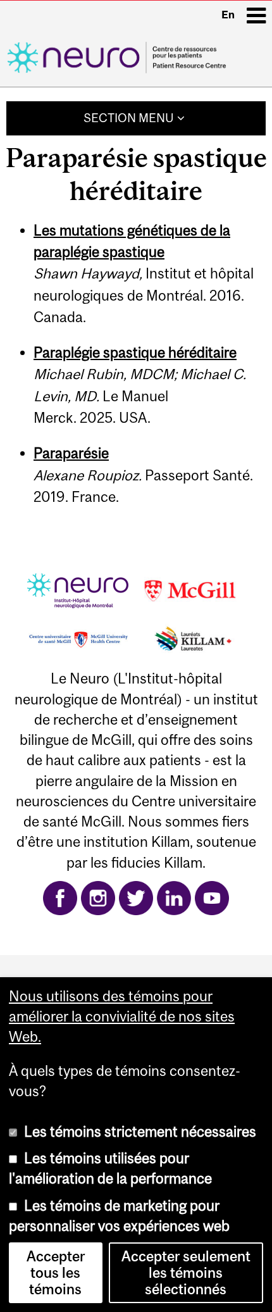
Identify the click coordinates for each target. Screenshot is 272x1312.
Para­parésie (71, 453)
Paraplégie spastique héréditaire (135, 352)
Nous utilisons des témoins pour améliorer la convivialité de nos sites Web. (122, 1017)
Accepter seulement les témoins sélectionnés (185, 1272)
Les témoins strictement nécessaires (140, 1131)
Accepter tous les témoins (56, 1272)
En (228, 14)
